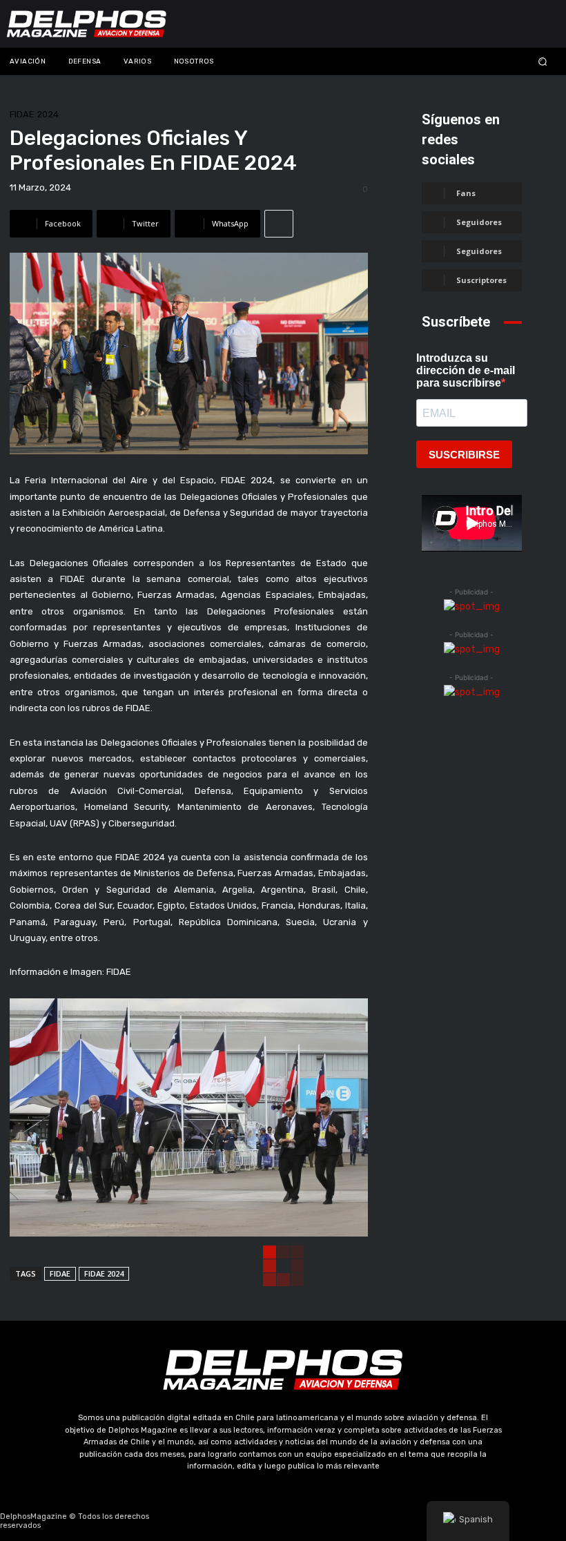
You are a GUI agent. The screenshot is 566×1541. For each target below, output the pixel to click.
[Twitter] (283, 1521)
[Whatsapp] (348, 1521)
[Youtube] (316, 1521)
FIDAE (60, 1273)
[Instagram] (250, 1521)
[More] (278, 224)
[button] (495, 61)
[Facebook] (217, 1521)
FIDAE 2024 (34, 114)
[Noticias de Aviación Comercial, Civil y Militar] (86, 24)
